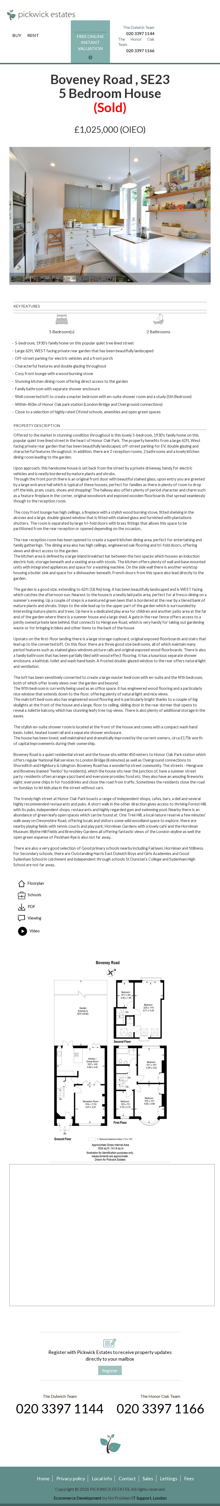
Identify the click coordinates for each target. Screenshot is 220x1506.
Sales (147, 1478)
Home (43, 1478)
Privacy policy (70, 1478)
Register (110, 1370)
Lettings (168, 1478)
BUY (16, 35)
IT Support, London (149, 1497)
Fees (189, 1478)
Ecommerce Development (77, 1497)
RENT (33, 35)
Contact (127, 1478)
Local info (102, 1478)
